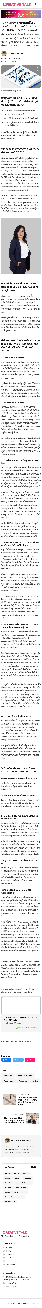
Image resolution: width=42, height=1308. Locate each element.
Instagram (10, 1254)
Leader (20, 1197)
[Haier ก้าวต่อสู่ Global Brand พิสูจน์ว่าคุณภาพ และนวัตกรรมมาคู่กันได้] (31, 1118)
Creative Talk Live (11, 1192)
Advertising (8, 1081)
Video (24, 1192)
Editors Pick (9, 1197)
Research (23, 1081)
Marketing (8, 1075)
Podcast (8, 1178)
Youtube (9, 1258)
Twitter (9, 1251)
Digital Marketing (25, 1075)
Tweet (19, 1060)
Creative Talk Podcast (23, 1183)
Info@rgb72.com (12, 1283)
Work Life (8, 1187)
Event (17, 1178)
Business (26, 1173)
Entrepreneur (21, 1187)
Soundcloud (10, 1265)
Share (7, 1060)
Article (35, 1081)
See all (33, 1167)
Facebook (9, 1247)
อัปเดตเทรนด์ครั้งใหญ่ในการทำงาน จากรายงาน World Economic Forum (28, 1101)
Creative (8, 1183)
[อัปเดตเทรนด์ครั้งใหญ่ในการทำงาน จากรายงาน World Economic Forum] (10, 1099)
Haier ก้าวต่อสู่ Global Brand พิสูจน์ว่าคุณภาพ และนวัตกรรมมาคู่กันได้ (14, 1120)
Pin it (31, 1060)
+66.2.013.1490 (12, 1286)
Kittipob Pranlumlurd (21, 1140)
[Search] (39, 4)
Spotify (8, 1261)
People (16, 1173)
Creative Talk (10, 1201)
